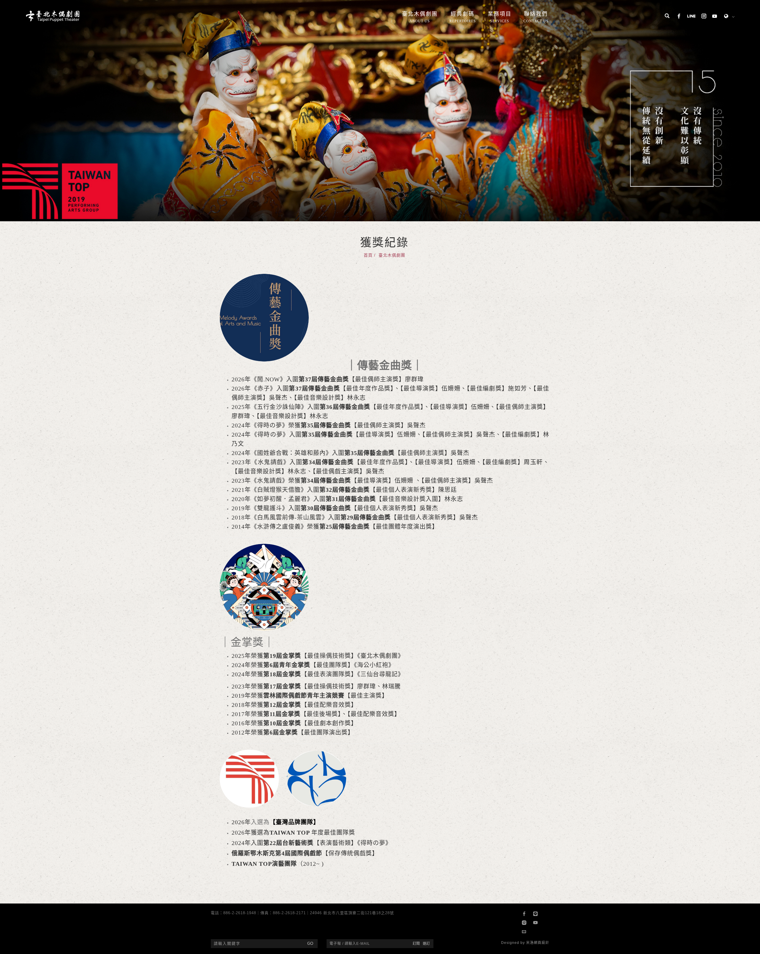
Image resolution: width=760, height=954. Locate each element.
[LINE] (691, 16)
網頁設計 (541, 943)
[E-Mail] (525, 931)
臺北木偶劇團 (392, 255)
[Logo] (52, 15)
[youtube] (714, 16)
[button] (667, 16)
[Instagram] (703, 16)
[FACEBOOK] (525, 913)
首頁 (368, 255)
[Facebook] (679, 16)
